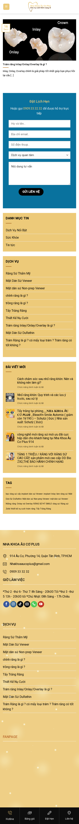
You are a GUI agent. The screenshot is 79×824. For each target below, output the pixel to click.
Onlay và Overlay (25, 503)
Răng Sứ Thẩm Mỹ (18, 273)
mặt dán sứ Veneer (59, 499)
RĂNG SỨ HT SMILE (42, 503)
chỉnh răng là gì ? (17, 295)
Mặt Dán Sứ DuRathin (20, 333)
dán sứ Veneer (36, 494)
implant (47, 494)
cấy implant (23, 494)
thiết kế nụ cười (18, 508)
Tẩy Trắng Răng (16, 310)
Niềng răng (11, 503)
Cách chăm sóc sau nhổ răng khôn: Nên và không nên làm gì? (45, 380)
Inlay (53, 494)
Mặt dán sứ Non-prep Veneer (25, 288)
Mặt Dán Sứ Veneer (19, 281)
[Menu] (6, 7)
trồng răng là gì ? (17, 303)
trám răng (30, 508)
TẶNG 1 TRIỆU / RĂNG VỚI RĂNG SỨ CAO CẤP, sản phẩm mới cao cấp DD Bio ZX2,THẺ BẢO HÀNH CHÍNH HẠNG (44, 458)
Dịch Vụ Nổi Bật (16, 230)
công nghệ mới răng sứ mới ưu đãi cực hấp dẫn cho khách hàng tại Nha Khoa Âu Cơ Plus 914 (44, 438)
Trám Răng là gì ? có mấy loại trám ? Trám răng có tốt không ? (39, 343)
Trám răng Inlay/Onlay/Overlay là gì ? (30, 325)
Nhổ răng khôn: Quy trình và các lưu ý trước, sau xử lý (41, 396)
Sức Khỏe (12, 237)
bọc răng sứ (11, 494)
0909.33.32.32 (32, 108)
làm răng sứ (62, 494)
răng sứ (56, 503)
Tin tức (10, 245)
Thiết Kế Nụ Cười (17, 318)
